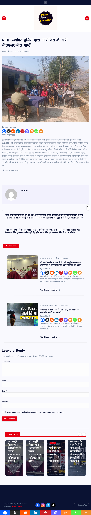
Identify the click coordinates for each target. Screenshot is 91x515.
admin (24, 190)
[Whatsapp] (36, 131)
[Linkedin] (18, 131)
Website (5, 401)
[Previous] (80, 434)
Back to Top (82, 505)
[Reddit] (13, 131)
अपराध (32, 443)
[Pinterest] (22, 131)
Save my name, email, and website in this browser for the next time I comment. (34, 412)
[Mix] (32, 131)
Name (4, 380)
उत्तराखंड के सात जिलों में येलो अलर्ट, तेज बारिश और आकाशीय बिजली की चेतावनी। (55, 451)
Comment (6, 362)
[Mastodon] (27, 131)
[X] (9, 131)
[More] (41, 131)
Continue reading (49, 290)
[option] (14, 458)
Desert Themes (17, 506)
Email (4, 391)
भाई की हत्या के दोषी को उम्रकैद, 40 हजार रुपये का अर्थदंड (34, 455)
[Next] (84, 434)
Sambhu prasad (14, 466)
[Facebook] (4, 131)
